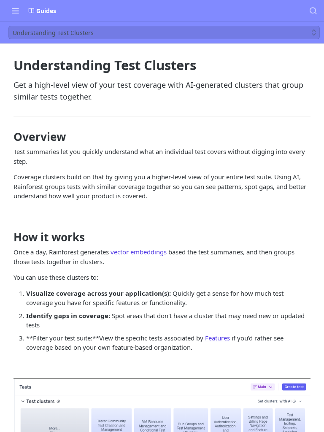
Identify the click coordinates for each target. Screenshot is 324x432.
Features (217, 338)
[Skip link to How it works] (7, 237)
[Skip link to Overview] (7, 137)
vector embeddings (139, 252)
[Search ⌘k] (313, 10)
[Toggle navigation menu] (15, 10)
